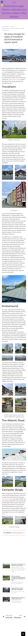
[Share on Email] (2, 5)
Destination (5, 28)
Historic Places (14, 28)
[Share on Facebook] (2, 2)
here (3, 72)
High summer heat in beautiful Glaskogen (17, 588)
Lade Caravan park (14, 79)
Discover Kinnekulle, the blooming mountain (18, 564)
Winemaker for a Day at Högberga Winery (18, 598)
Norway (22, 28)
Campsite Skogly (7, 499)
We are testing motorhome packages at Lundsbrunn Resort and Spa (18, 578)
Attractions (5, 30)
